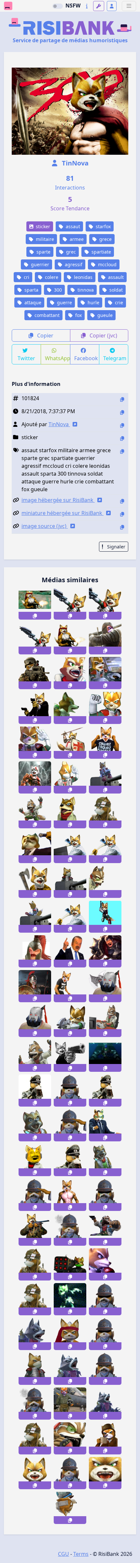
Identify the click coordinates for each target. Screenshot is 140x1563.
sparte (42, 252)
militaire (44, 239)
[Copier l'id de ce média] (122, 399)
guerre (64, 302)
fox (78, 315)
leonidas (82, 277)
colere (51, 277)
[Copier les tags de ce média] (122, 451)
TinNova (74, 163)
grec (70, 252)
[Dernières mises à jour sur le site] (87, 6)
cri (25, 277)
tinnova (85, 290)
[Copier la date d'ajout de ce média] (122, 412)
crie (118, 302)
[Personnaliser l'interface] (98, 6)
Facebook (86, 358)
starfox (102, 226)
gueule (104, 315)
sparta (30, 290)
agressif (72, 264)
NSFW (72, 5)
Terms (81, 1553)
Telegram (114, 358)
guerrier (39, 264)
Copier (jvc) (102, 335)
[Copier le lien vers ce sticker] (35, 616)
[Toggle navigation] (129, 6)
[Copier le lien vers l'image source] (122, 527)
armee (76, 239)
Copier (44, 335)
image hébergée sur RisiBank (58, 500)
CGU (63, 1553)
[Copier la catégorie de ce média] (122, 438)
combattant (46, 315)
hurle (92, 302)
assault (115, 277)
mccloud (107, 264)
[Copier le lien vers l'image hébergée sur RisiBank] (122, 501)
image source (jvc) (44, 526)
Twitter (26, 358)
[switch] (57, 6)
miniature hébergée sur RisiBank (62, 513)
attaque (32, 302)
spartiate (100, 252)
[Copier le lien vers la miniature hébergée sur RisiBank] (122, 514)
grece (105, 239)
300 (57, 290)
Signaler (115, 547)
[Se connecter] (112, 6)
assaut (72, 226)
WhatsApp (57, 358)
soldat (115, 290)
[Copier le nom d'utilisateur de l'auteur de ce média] (122, 425)
